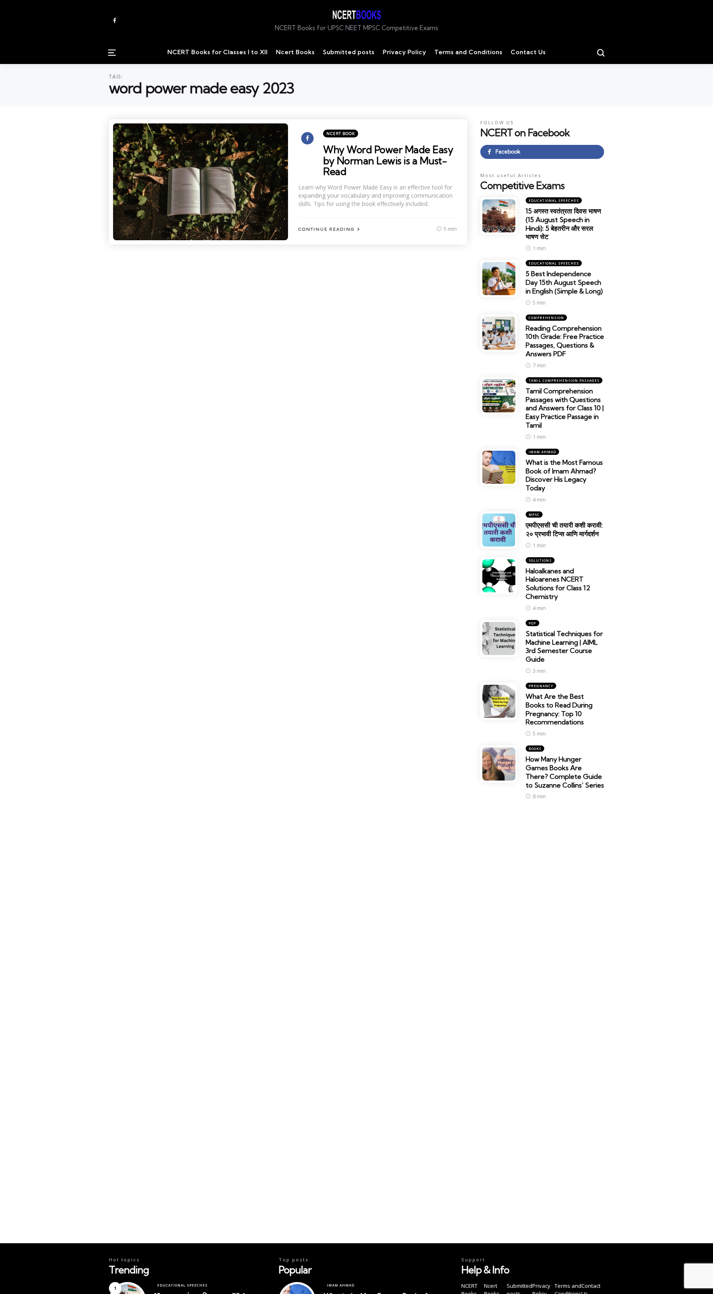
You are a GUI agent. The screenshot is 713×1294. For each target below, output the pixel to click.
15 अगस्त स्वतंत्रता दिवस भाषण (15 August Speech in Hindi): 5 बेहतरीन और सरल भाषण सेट (563, 224)
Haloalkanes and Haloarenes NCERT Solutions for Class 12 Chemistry (558, 584)
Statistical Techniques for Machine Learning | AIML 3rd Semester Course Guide (564, 646)
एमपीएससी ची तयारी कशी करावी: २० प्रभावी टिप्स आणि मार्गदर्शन (564, 529)
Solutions (540, 560)
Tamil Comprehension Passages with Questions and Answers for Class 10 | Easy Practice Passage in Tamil (565, 408)
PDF (532, 623)
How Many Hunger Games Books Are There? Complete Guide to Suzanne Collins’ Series (565, 772)
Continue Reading (326, 229)
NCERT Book (340, 133)
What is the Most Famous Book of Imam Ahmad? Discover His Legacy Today (564, 475)
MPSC (534, 514)
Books (535, 748)
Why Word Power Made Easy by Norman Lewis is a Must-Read (388, 160)
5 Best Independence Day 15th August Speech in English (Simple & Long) (564, 282)
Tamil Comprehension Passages (564, 380)
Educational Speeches (554, 200)
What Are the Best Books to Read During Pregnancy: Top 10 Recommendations (559, 709)
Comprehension (546, 317)
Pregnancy (541, 686)
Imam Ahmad (542, 451)
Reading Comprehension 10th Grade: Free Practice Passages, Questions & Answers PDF (565, 341)
